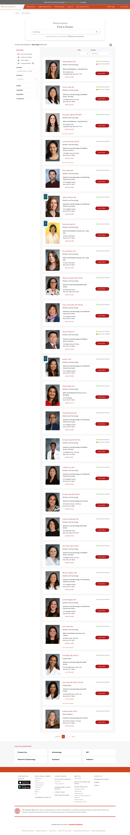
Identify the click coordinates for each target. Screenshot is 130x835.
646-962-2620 (69, 457)
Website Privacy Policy (41, 831)
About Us (70, 7)
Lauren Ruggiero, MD (69, 599)
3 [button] (69, 736)
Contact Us (98, 776)
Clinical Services (30, 7)
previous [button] (58, 736)
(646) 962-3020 (69, 295)
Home (17, 13)
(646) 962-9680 (69, 187)
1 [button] (63, 736)
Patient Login (38, 778)
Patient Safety (77, 778)
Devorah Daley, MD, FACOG (71, 440)
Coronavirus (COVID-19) (43, 797)
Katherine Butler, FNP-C (70, 711)
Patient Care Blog (78, 799)
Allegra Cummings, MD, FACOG (72, 278)
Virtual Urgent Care (59, 783)
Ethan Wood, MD (67, 170)
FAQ (36, 794)
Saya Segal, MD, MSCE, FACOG (72, 682)
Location (19, 67)
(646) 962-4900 (69, 77)
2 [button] (66, 736)
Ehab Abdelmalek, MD (69, 413)
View (79, 50)
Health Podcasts (78, 793)
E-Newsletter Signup (79, 789)
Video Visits (57, 781)
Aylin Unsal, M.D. (67, 626)
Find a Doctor (65, 27)
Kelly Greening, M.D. (68, 224)
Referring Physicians (101, 779)
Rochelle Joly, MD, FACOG (71, 494)
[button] (28, 86)
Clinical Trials (60, 792)
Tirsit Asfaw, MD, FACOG (70, 655)
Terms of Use (52, 831)
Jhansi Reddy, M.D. (68, 386)
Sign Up (37, 780)
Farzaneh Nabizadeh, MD (70, 519)
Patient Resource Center (80, 802)
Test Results (38, 787)
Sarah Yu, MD (66, 359)
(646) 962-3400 (69, 643)
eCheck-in (37, 789)
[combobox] (64, 32)
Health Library (77, 791)
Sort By (93, 50)
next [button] (73, 736)
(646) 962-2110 (69, 403)
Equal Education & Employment (81, 831)
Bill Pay (36, 791)
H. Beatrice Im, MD (68, 467)
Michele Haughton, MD (69, 573)
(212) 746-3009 (69, 672)
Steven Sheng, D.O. (68, 331)
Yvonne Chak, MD (68, 87)
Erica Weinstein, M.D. (69, 251)
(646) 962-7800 (69, 241)
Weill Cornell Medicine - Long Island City (75, 69)
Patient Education (59, 7)
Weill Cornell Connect (43, 776)
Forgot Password (39, 785)
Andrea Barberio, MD (69, 61)
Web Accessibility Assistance (99, 831)
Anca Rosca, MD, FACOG (70, 546)
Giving (96, 785)
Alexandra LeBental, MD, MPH (72, 115)
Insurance (19, 75)
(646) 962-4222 (69, 158)
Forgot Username (39, 783)
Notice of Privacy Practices (64, 831)
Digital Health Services (44, 7)
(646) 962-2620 (69, 104)
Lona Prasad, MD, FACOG (70, 141)
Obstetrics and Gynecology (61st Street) (75, 501)
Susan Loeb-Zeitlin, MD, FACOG (72, 305)
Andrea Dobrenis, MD (69, 197)
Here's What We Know (82, 7)
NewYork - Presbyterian (66, 824)
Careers (96, 782)
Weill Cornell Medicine (65, 821)
